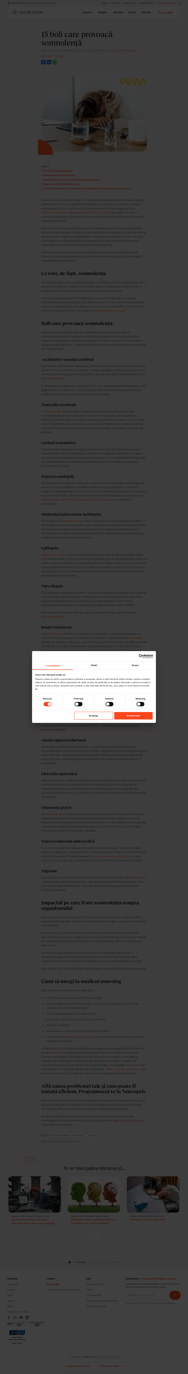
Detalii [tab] (94, 665)
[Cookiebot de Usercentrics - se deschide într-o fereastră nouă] (141, 656)
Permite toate (133, 715)
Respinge (93, 715)
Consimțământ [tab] (53, 665)
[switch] (78, 704)
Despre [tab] (135, 665)
